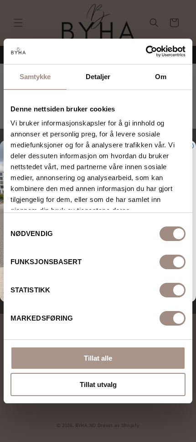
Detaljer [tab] (98, 76)
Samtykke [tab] (35, 76)
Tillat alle (98, 358)
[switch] (173, 262)
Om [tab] (160, 76)
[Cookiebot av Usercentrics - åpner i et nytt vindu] (146, 51)
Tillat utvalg (98, 384)
